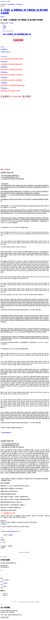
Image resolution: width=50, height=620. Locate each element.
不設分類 (11, 23)
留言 (15, 531)
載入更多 (2, 539)
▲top (2, 537)
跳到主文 (3, 16)
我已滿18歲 (3, 617)
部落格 (4, 27)
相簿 (4, 25)
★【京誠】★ (4, 524)
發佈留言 (2, 547)
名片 (4, 28)
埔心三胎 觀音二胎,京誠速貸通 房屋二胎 (17, 34)
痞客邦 (12, 531)
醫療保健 (11, 535)
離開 (7, 617)
